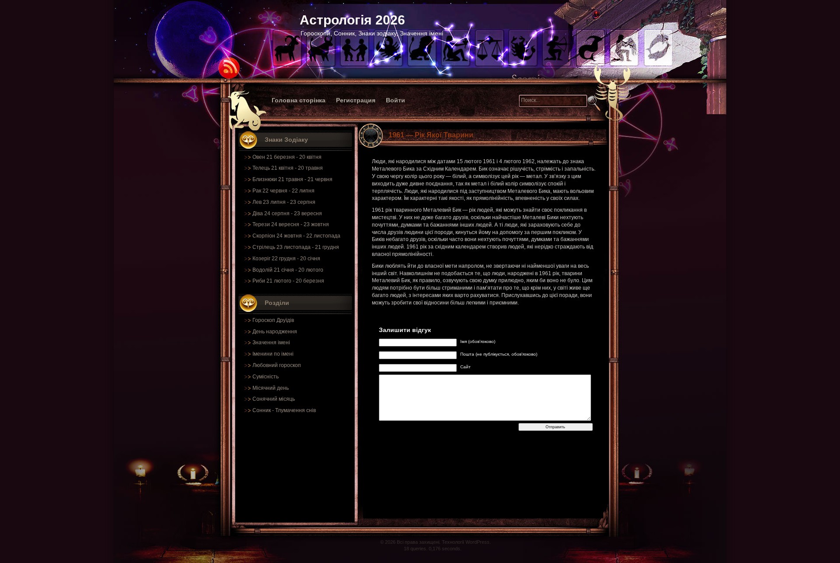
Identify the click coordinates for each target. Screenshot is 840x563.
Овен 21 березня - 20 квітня (287, 157)
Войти (395, 100)
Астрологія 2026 (352, 20)
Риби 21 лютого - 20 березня (288, 281)
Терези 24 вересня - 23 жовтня (290, 224)
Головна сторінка (299, 100)
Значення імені (271, 342)
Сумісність (265, 377)
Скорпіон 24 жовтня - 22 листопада (296, 236)
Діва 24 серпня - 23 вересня (287, 213)
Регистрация (355, 100)
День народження (274, 332)
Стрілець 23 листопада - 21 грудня (295, 247)
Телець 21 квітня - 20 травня (287, 168)
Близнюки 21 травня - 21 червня (292, 179)
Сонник (261, 410)
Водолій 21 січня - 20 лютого (287, 270)
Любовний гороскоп (276, 365)
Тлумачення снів (295, 410)
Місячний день (270, 388)
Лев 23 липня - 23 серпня (283, 202)
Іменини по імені (273, 354)
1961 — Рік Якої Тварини (430, 135)
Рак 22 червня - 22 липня (283, 191)
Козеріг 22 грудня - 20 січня (286, 258)
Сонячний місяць (273, 399)
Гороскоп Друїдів (273, 320)
